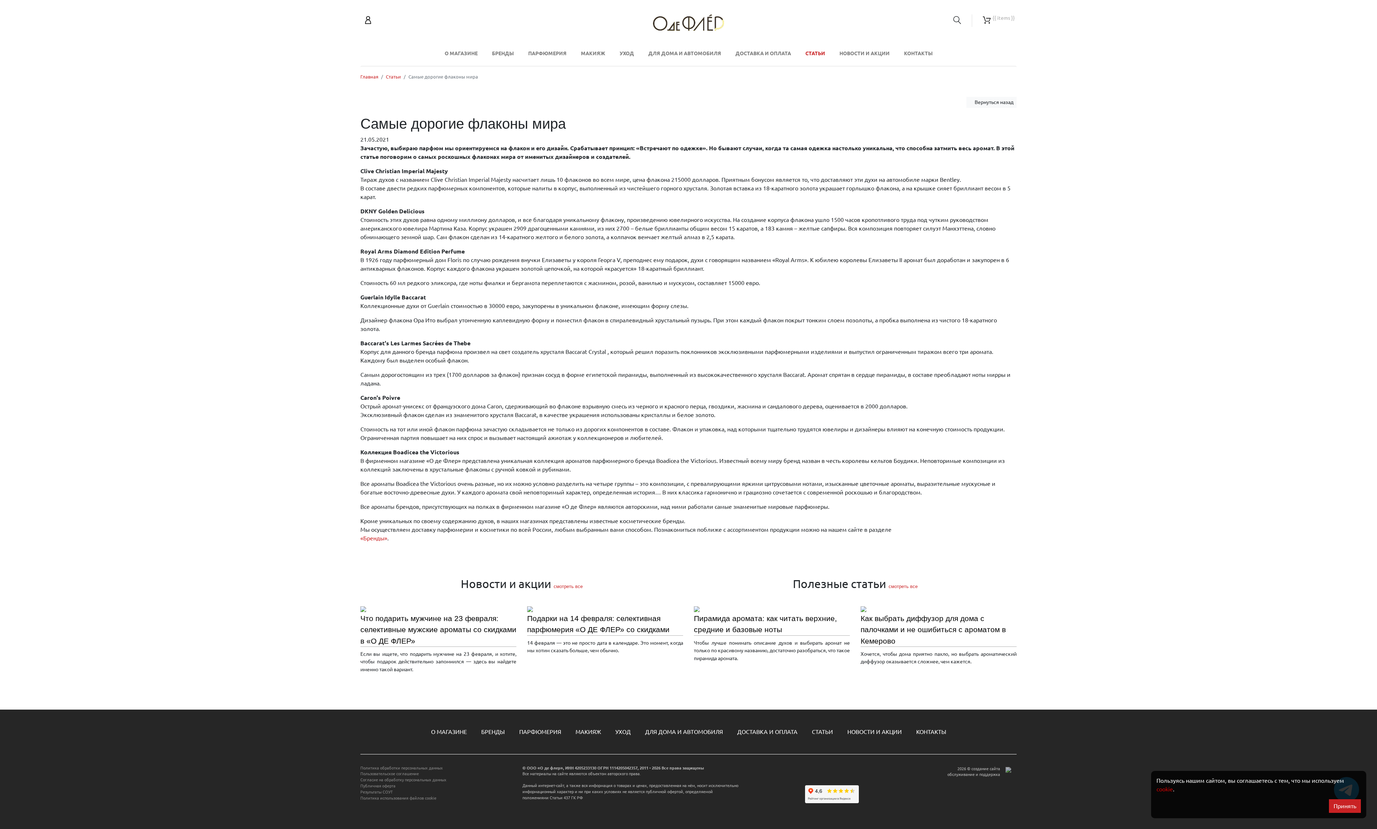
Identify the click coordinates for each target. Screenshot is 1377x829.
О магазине (461, 53)
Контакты (918, 53)
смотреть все (568, 586)
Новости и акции (864, 53)
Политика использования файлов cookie (398, 798)
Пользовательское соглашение (389, 774)
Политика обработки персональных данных (401, 768)
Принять (1345, 806)
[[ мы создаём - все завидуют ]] (1008, 792)
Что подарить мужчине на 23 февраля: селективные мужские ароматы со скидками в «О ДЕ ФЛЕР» (438, 629)
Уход (627, 53)
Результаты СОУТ (376, 792)
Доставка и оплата (763, 53)
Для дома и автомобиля (684, 53)
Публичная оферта (378, 786)
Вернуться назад (993, 102)
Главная (369, 76)
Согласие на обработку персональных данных (403, 780)
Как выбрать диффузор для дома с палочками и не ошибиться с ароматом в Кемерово (933, 629)
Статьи (815, 53)
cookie (1164, 789)
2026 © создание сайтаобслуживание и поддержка (973, 772)
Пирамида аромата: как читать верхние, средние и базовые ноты (765, 624)
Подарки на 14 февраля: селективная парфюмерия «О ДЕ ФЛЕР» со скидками (598, 624)
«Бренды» (373, 538)
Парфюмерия (547, 53)
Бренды (503, 53)
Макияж (593, 53)
